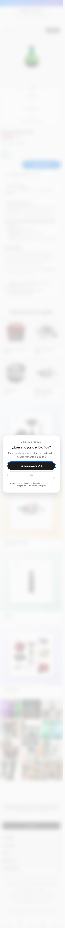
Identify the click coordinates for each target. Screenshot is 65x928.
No (31, 475)
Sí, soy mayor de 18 (31, 466)
